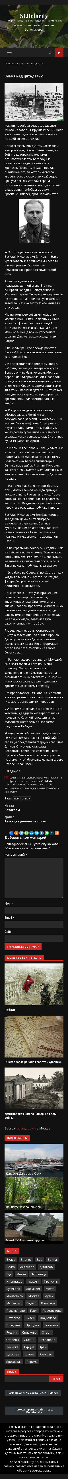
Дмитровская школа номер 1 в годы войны (34, 1088)
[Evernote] (47, 833)
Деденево (27, 1267)
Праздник (13, 1325)
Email (9, 918)
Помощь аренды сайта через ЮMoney (32, 1393)
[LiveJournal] (52, 833)
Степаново (47, 1340)
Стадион (12, 1340)
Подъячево (48, 1318)
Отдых (31, 1303)
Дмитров (46, 1267)
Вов (16, 798)
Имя (9, 904)
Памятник (48, 1303)
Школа (29, 1354)
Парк (33, 1311)
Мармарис (32, 1289)
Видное (26, 1260)
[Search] (50, 52)
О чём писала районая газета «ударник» (34, 1036)
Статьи (26, 798)
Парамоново (15, 1311)
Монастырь (14, 1296)
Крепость (51, 1281)
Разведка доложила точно (25, 819)
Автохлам (12, 807)
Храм (43, 1347)
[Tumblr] (42, 833)
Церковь (12, 1354)
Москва (33, 1296)
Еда (8, 1274)
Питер (30, 1318)
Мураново (13, 1303)
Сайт (8, 932)
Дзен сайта (59, 52)
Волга (10, 1267)
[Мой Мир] (31, 833)
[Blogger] (57, 833)
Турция (29, 1347)
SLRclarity (34, 15)
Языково (46, 1354)
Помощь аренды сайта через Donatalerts (34, 1411)
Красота (33, 1281)
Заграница (38, 1274)
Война (52, 1260)
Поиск (11, 1371)
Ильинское (14, 1281)
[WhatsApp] (26, 833)
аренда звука (26, 1128)
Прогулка (32, 1325)
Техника (12, 1347)
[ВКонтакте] (11, 833)
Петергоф (13, 1318)
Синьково (29, 1332)
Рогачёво (51, 1325)
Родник (11, 1332)
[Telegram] (21, 833)
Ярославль (14, 1362)
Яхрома (32, 1362)
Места (50, 1289)
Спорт (46, 1332)
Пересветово (52, 1311)
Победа (34, 984)
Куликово (13, 1289)
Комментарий (16, 854)
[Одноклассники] (16, 833)
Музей (48, 1296)
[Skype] (36, 833)
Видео (10, 1260)
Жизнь (21, 1274)
